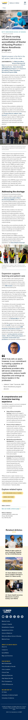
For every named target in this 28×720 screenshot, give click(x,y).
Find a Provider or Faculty (8, 666)
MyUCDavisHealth (6, 663)
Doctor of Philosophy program (15, 336)
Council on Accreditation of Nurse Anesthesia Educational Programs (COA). (14, 70)
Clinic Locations (6, 669)
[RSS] (21, 616)
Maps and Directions (7, 656)
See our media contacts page (10, 509)
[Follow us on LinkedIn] (10, 616)
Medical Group (6, 639)
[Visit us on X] (14, 616)
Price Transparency (7, 681)
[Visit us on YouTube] (3, 616)
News (4, 8)
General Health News (8, 497)
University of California (8, 698)
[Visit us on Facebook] (6, 616)
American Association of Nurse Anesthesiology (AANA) (11, 198)
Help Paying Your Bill (7, 678)
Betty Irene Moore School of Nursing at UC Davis (13, 63)
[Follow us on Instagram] (18, 616)
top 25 (8, 325)
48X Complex (8, 286)
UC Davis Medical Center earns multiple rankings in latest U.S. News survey (13, 574)
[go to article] (14, 541)
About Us (4, 647)
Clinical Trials (5, 672)
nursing (10, 334)
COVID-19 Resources (7, 684)
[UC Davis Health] (7, 611)
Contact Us (5, 650)
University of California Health (10, 695)
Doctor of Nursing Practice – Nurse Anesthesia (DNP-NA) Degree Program (13, 67)
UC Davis (4, 692)
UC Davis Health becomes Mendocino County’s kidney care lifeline (14, 597)
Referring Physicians (7, 675)
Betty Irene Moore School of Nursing (12, 493)
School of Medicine (7, 633)
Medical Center (7, 501)
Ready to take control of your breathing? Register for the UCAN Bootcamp (13, 552)
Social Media (5, 653)
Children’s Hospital (7, 624)
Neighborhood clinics (7, 630)
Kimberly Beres (15, 318)
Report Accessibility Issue (19, 708)
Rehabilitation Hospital (8, 627)
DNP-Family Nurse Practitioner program (12, 327)
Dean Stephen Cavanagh (18, 242)
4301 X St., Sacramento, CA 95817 (14, 712)
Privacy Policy (12, 708)
